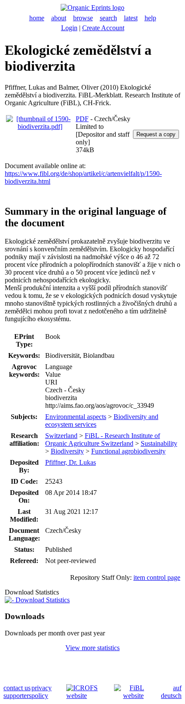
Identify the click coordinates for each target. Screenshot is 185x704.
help (150, 18)
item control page (156, 577)
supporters (17, 695)
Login (69, 27)
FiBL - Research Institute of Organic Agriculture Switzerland (102, 439)
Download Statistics (42, 600)
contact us (17, 687)
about (58, 18)
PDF (82, 118)
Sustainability (159, 443)
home (36, 18)
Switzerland (61, 435)
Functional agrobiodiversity (128, 451)
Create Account (103, 27)
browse (83, 18)
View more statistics (92, 647)
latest (131, 18)
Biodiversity (67, 451)
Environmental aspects (75, 416)
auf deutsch (171, 691)
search (108, 18)
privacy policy (41, 691)
